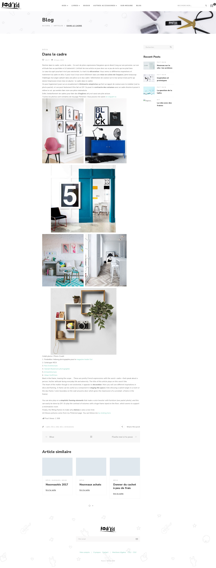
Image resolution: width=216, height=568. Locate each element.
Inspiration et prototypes (163, 79)
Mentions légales (119, 552)
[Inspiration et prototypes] (149, 78)
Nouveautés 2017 (57, 484)
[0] (212, 6)
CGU (129, 552)
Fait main (161, 62)
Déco (45, 50)
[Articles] (91, 437)
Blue (51, 437)
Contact (105, 552)
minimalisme (69, 427)
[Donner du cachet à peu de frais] (125, 467)
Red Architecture (51, 365)
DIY (158, 100)
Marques (56, 480)
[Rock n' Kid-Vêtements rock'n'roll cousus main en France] (11, 5)
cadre (48, 427)
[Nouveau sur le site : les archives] (149, 65)
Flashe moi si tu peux (122, 437)
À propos (97, 552)
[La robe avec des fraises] (149, 103)
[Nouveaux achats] (91, 467)
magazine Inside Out (84, 359)
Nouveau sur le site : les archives (164, 66)
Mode (64, 480)
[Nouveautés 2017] (57, 467)
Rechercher (206, 5)
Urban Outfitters (50, 375)
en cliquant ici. (111, 97)
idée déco (59, 427)
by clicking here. (104, 413)
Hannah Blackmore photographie (57, 369)
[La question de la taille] (149, 90)
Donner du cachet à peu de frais (124, 486)
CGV (134, 552)
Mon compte (85, 552)
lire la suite (51, 490)
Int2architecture (50, 372)
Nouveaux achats (90, 484)
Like (47, 60)
